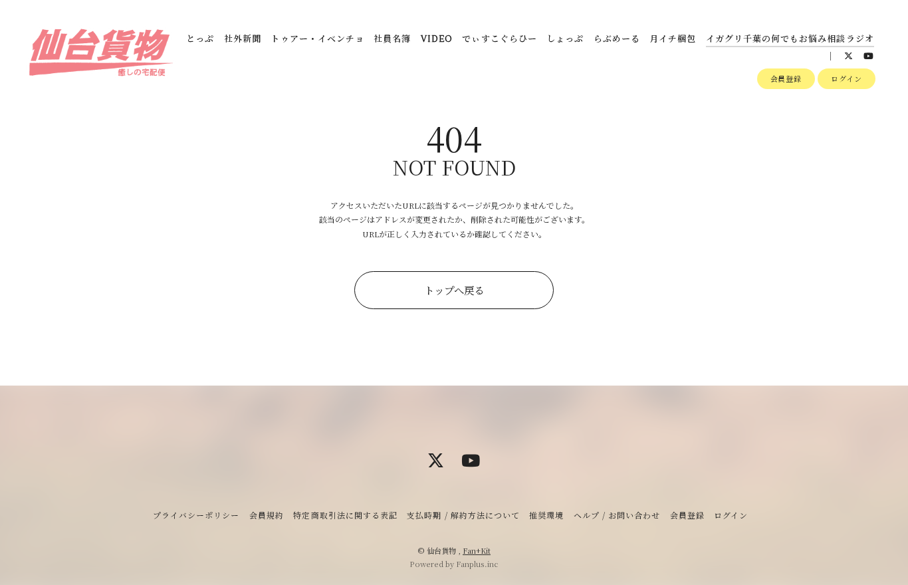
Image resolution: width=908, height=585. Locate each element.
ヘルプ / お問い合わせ (617, 515)
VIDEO (437, 39)
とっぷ (200, 39)
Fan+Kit (477, 550)
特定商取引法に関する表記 (345, 515)
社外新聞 (242, 39)
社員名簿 (392, 39)
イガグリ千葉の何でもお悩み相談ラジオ (790, 39)
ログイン (846, 78)
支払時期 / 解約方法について (463, 515)
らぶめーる (617, 39)
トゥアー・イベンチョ (317, 39)
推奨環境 (546, 515)
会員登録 (786, 78)
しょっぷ (565, 39)
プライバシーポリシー (196, 515)
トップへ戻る (454, 290)
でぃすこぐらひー (499, 39)
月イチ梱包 (672, 39)
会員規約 (266, 515)
